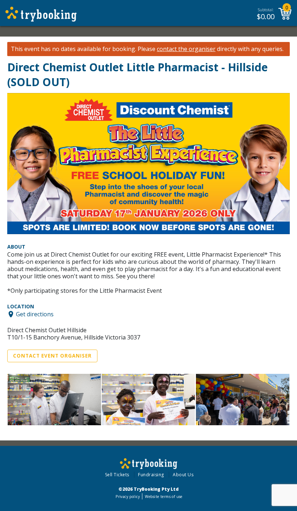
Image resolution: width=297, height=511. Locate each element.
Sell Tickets (117, 475)
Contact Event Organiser (52, 355)
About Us (183, 475)
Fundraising (151, 475)
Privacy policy (128, 496)
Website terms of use (163, 496)
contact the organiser (186, 49)
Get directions (35, 314)
